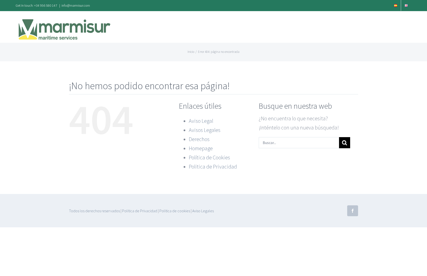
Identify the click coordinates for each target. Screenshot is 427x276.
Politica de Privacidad (213, 166)
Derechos (199, 139)
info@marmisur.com (76, 5)
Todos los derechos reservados (94, 210)
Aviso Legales (203, 210)
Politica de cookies (174, 210)
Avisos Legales (204, 130)
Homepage (201, 148)
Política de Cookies (209, 157)
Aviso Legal (201, 120)
